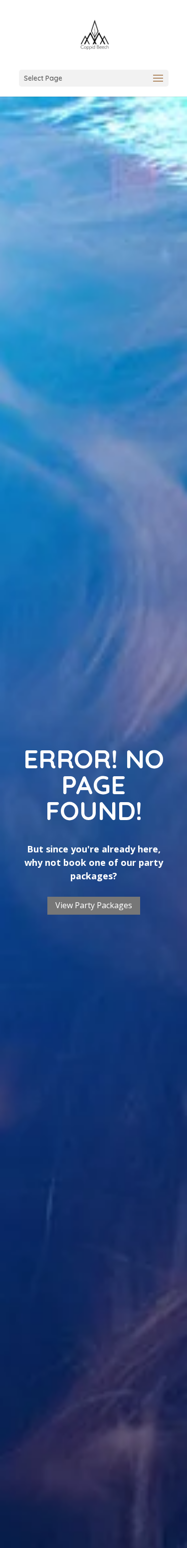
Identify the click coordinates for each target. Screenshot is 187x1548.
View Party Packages (93, 905)
